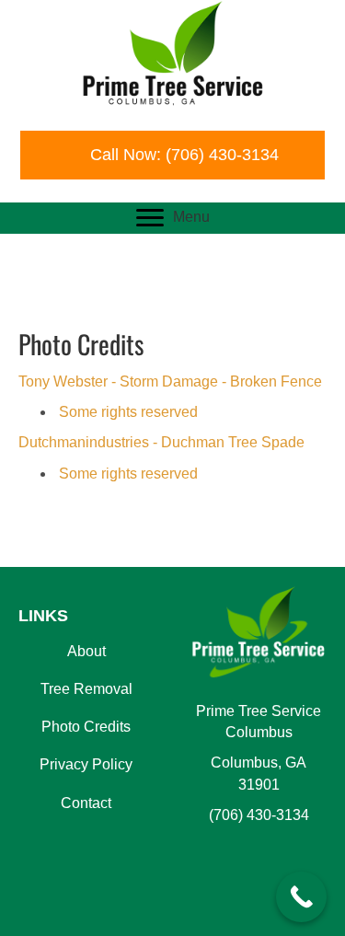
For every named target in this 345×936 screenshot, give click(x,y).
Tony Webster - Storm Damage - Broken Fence (170, 381)
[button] (172, 155)
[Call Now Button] (301, 897)
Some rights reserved (126, 412)
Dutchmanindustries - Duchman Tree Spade (161, 442)
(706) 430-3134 (259, 815)
